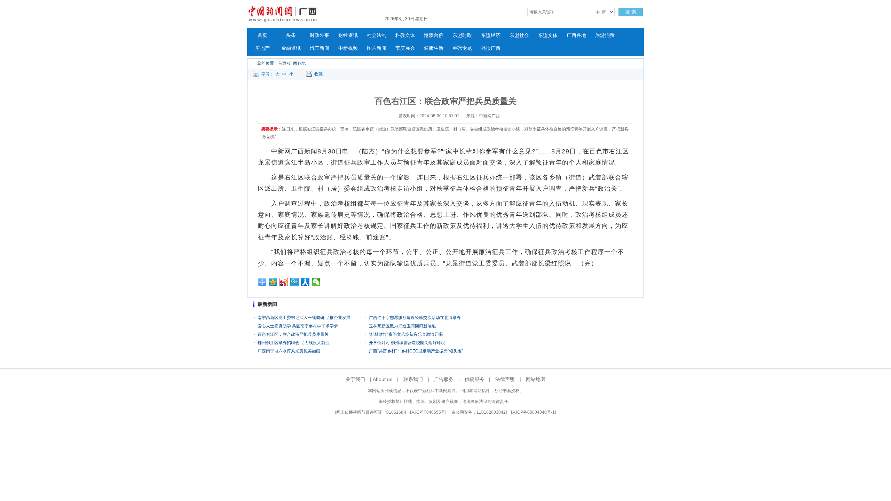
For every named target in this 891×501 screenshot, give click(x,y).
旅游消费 (605, 35)
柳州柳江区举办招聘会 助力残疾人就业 (294, 342)
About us (382, 379)
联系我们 (413, 379)
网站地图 (535, 379)
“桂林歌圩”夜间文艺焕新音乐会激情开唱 (406, 334)
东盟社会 (519, 35)
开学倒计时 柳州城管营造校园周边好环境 (407, 342)
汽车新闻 (319, 48)
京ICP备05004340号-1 (533, 412)
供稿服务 (474, 379)
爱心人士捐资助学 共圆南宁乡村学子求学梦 (298, 326)
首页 (262, 35)
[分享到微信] (316, 282)
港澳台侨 (433, 35)
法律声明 (505, 379)
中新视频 (348, 48)
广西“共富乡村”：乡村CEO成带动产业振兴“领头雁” (416, 351)
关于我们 (355, 379)
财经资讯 (348, 35)
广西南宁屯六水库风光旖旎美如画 (289, 351)
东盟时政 (462, 35)
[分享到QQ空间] (273, 282)
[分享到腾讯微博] (294, 282)
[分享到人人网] (305, 282)
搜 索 (630, 12)
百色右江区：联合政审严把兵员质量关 (293, 334)
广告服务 (444, 379)
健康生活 (433, 48)
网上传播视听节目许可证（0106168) (370, 412)
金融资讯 (291, 48)
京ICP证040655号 (428, 412)
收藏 (318, 74)
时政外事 (319, 35)
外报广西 (490, 48)
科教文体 (405, 35)
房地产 (262, 48)
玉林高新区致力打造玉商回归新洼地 (402, 326)
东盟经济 (490, 35)
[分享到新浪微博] (283, 282)
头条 (291, 35)
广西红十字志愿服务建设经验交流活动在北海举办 (415, 317)
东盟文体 (548, 35)
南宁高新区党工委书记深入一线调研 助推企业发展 (304, 317)
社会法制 (376, 35)
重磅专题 (462, 48)
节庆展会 (405, 48)
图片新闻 (376, 48)
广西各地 (576, 35)
